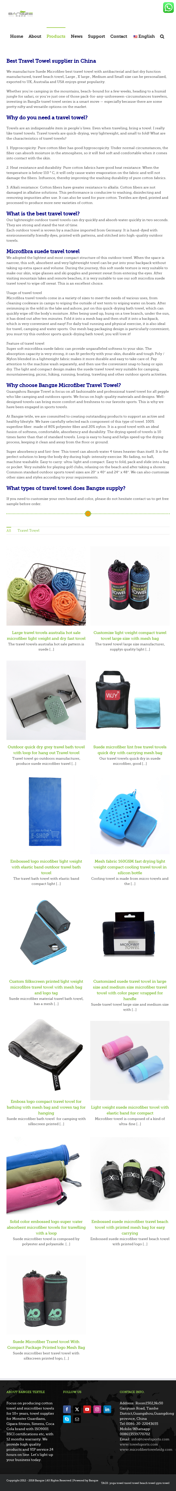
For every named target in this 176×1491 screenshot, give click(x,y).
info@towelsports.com (150, 1439)
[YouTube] (87, 1409)
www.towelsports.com (139, 1444)
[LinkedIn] (107, 1409)
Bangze (93, 1480)
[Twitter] (77, 1409)
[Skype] (67, 1419)
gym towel (163, 1483)
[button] (162, 36)
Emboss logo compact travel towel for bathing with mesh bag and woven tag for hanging (46, 1107)
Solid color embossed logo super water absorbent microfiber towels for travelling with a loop (46, 1227)
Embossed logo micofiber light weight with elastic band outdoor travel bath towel (46, 867)
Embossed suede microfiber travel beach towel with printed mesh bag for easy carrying (129, 1227)
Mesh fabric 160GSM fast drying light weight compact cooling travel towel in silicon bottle (130, 867)
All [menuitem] (8, 531)
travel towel (131, 1483)
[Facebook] (67, 1409)
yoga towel (116, 1483)
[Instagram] (97, 1409)
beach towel (147, 1483)
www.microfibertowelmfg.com (146, 1450)
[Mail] (77, 1419)
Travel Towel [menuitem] (28, 531)
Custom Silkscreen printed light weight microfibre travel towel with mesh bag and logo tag (46, 987)
